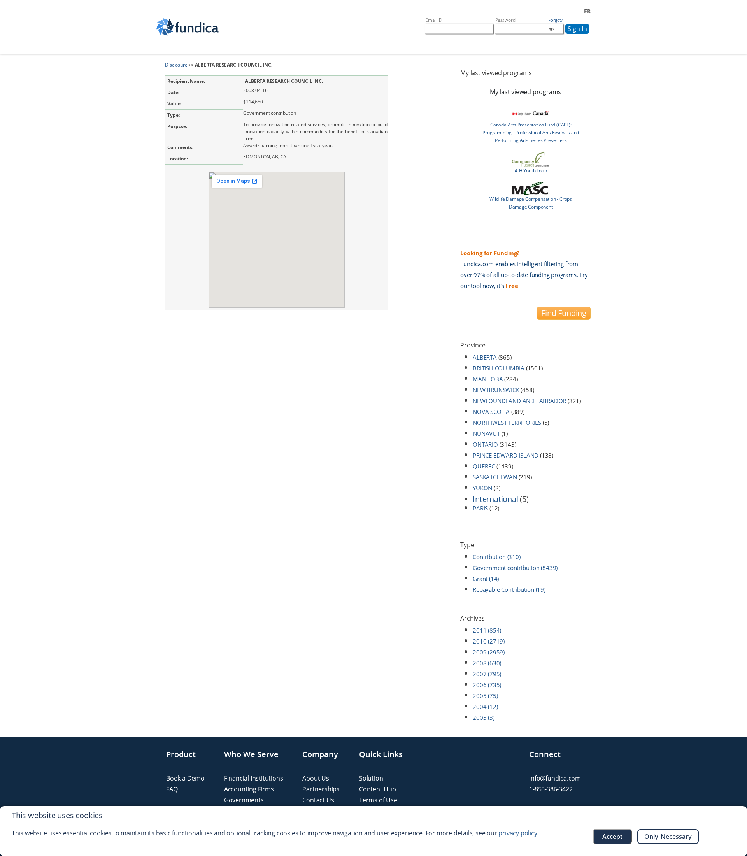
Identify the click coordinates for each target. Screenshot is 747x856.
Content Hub (377, 789)
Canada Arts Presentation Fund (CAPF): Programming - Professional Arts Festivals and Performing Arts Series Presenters (530, 132)
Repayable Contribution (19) (509, 589)
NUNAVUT (486, 433)
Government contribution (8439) (515, 568)
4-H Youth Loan (531, 170)
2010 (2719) (489, 641)
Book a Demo (185, 778)
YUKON (482, 488)
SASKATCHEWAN (495, 477)
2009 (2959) (489, 652)
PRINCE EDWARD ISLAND (505, 455)
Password (505, 20)
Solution (371, 778)
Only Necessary (668, 836)
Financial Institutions (253, 778)
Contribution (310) (496, 557)
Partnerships (321, 789)
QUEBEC (484, 466)
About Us (315, 778)
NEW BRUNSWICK (496, 390)
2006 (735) (487, 685)
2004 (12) (485, 706)
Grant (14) (486, 578)
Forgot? (555, 20)
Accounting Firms (249, 789)
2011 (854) (487, 630)
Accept (612, 836)
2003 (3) (483, 717)
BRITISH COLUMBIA (498, 368)
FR (587, 11)
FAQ (171, 789)
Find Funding (563, 313)
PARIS (480, 508)
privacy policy (517, 833)
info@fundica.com (555, 778)
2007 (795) (487, 674)
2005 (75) (485, 696)
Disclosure (176, 64)
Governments (244, 800)
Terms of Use (378, 800)
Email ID (433, 20)
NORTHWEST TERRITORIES (507, 422)
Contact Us (318, 800)
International (495, 499)
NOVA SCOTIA (491, 412)
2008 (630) (487, 663)
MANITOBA (488, 379)
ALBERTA (485, 357)
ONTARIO (485, 444)
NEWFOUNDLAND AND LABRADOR (519, 401)
